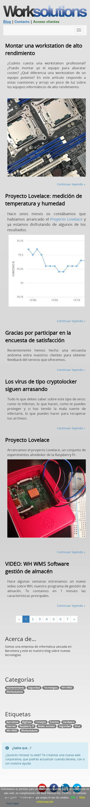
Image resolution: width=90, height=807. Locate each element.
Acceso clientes (46, 21)
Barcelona (12, 722)
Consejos (40, 722)
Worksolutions (14, 692)
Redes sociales (46, 726)
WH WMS (67, 687)
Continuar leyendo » (71, 184)
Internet (11, 726)
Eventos (54, 722)
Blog (7, 21)
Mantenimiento (15, 687)
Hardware (69, 722)
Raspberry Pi (26, 726)
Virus (77, 726)
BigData (27, 722)
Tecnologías (51, 687)
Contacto (22, 21)
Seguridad (34, 687)
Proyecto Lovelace (66, 219)
